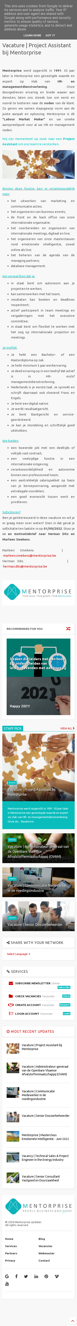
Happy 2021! (20, 706)
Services (11, 1246)
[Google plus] (7, 1276)
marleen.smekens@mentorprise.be (29, 555)
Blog (41, 1238)
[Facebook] (16, 1276)
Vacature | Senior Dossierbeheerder (46, 1115)
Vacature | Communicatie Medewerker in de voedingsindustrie (38, 1095)
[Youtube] (7, 1283)
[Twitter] (26, 1276)
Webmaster (46, 1253)
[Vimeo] (57, 1276)
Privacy (10, 1260)
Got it (50, 35)
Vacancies (45, 1246)
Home (9, 1238)
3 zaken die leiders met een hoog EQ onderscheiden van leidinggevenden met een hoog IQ (38, 663)
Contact (44, 1260)
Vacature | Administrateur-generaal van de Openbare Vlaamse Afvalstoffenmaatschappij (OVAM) (45, 1070)
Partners (11, 1253)
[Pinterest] (46, 1276)
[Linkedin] (36, 1276)
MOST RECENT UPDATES (32, 1031)
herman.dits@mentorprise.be (25, 566)
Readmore (27, 821)
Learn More (32, 35)
